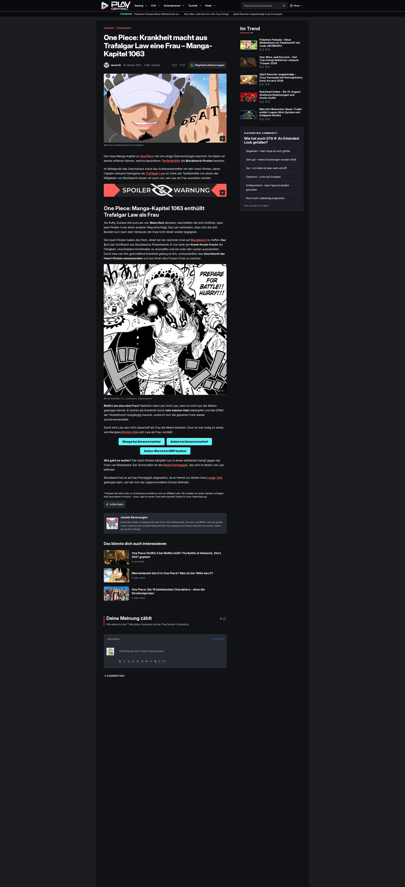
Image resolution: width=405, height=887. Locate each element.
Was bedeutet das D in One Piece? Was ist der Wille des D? (172, 573)
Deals (208, 5)
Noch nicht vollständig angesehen (265, 198)
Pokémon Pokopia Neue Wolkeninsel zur (156, 14)
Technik (192, 5)
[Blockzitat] (146, 661)
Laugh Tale (214, 477)
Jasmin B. (115, 65)
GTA (153, 5)
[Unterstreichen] (129, 661)
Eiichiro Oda (130, 432)
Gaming (138, 5)
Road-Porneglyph (176, 465)
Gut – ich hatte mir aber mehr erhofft (266, 168)
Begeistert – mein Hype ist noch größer (268, 151)
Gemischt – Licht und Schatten (263, 176)
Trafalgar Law (155, 173)
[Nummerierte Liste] (137, 661)
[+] (164, 661)
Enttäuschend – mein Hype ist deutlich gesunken (267, 187)
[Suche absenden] (283, 5)
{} (159, 661)
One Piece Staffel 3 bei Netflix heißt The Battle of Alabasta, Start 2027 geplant (176, 555)
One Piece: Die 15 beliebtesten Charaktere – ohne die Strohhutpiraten (168, 591)
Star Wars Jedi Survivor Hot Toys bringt (206, 14)
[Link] (155, 661)
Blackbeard (198, 240)
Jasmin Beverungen (134, 517)
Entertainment (172, 5)
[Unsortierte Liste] (142, 661)
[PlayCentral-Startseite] (116, 6)
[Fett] (120, 661)
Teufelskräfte (171, 160)
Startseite (109, 27)
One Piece (147, 156)
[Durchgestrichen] (133, 661)
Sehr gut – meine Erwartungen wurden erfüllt (271, 159)
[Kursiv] (124, 661)
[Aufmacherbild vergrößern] (165, 108)
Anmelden (218, 638)
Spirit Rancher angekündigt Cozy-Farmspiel (257, 14)
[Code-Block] (151, 661)
